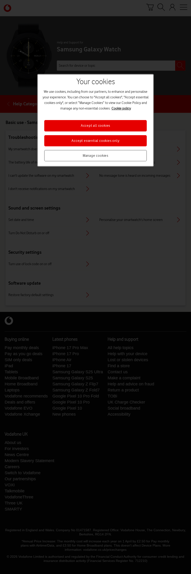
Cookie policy (121, 108)
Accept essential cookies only (95, 141)
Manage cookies (95, 156)
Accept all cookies (95, 125)
